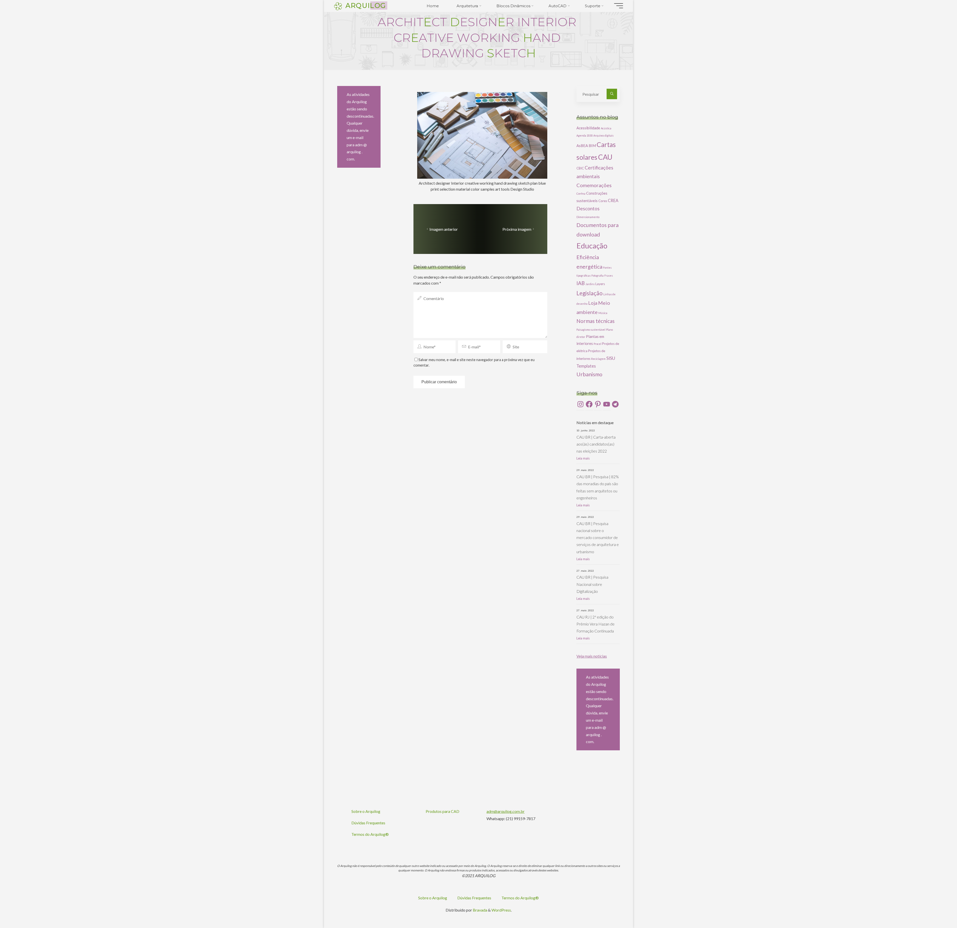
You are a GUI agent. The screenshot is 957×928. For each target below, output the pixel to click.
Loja (592, 303)
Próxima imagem (516, 229)
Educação (591, 245)
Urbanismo (589, 374)
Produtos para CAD (442, 811)
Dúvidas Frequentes (368, 822)
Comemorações (594, 185)
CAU (605, 157)
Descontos (588, 208)
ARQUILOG (365, 5)
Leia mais (583, 458)
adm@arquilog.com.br (505, 811)
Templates (586, 366)
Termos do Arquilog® (370, 834)
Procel (597, 343)
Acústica (606, 128)
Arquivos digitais (603, 135)
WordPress (501, 910)
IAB (580, 283)
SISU (610, 358)
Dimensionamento (587, 217)
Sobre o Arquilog (365, 811)
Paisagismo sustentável (590, 329)
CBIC (580, 168)
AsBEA (582, 145)
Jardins (590, 284)
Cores (602, 201)
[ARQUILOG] (338, 5)
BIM (592, 145)
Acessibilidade (588, 128)
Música (602, 312)
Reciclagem (598, 358)
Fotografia (597, 275)
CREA (613, 200)
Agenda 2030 (584, 135)
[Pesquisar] (612, 94)
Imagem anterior (443, 229)
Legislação (589, 293)
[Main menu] (618, 5)
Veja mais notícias (591, 656)
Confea (580, 193)
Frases (608, 275)
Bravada (479, 910)
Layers (600, 284)
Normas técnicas (595, 321)
